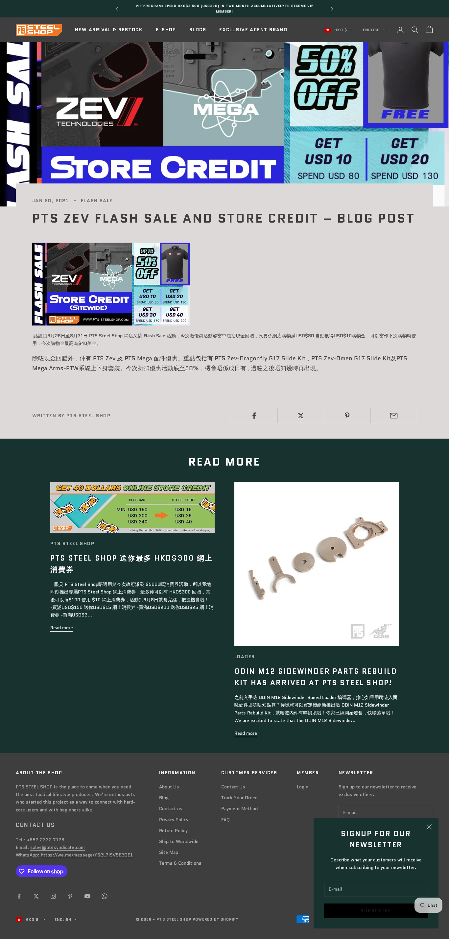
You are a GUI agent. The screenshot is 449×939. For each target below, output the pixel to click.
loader (244, 656)
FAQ (225, 819)
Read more (61, 627)
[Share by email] (394, 415)
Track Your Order (239, 797)
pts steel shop (72, 543)
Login (302, 786)
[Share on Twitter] (301, 415)
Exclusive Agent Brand (253, 29)
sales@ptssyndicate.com (57, 847)
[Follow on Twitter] (36, 896)
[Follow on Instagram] (53, 896)
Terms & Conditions (180, 863)
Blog (164, 797)
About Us (169, 786)
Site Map (168, 852)
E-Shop (166, 29)
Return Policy (173, 830)
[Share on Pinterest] (347, 415)
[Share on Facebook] (254, 415)
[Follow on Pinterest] (70, 896)
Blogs (197, 29)
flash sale (96, 200)
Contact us (170, 808)
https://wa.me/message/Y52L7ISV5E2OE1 (87, 855)
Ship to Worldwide (179, 841)
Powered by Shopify (215, 919)
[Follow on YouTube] (87, 896)
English (371, 30)
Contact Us (233, 786)
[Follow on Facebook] (19, 896)
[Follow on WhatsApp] (104, 896)
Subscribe (376, 910)
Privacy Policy (173, 819)
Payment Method (239, 808)
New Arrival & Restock (109, 29)
